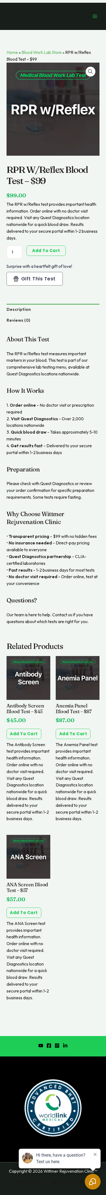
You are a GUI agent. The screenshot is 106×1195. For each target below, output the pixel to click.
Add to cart (46, 250)
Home (12, 52)
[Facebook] (48, 1045)
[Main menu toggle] (95, 16)
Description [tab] (19, 309)
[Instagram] (57, 1045)
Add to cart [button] (24, 734)
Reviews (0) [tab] (18, 320)
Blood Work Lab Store (41, 52)
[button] (90, 71)
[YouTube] (40, 1045)
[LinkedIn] (65, 1045)
